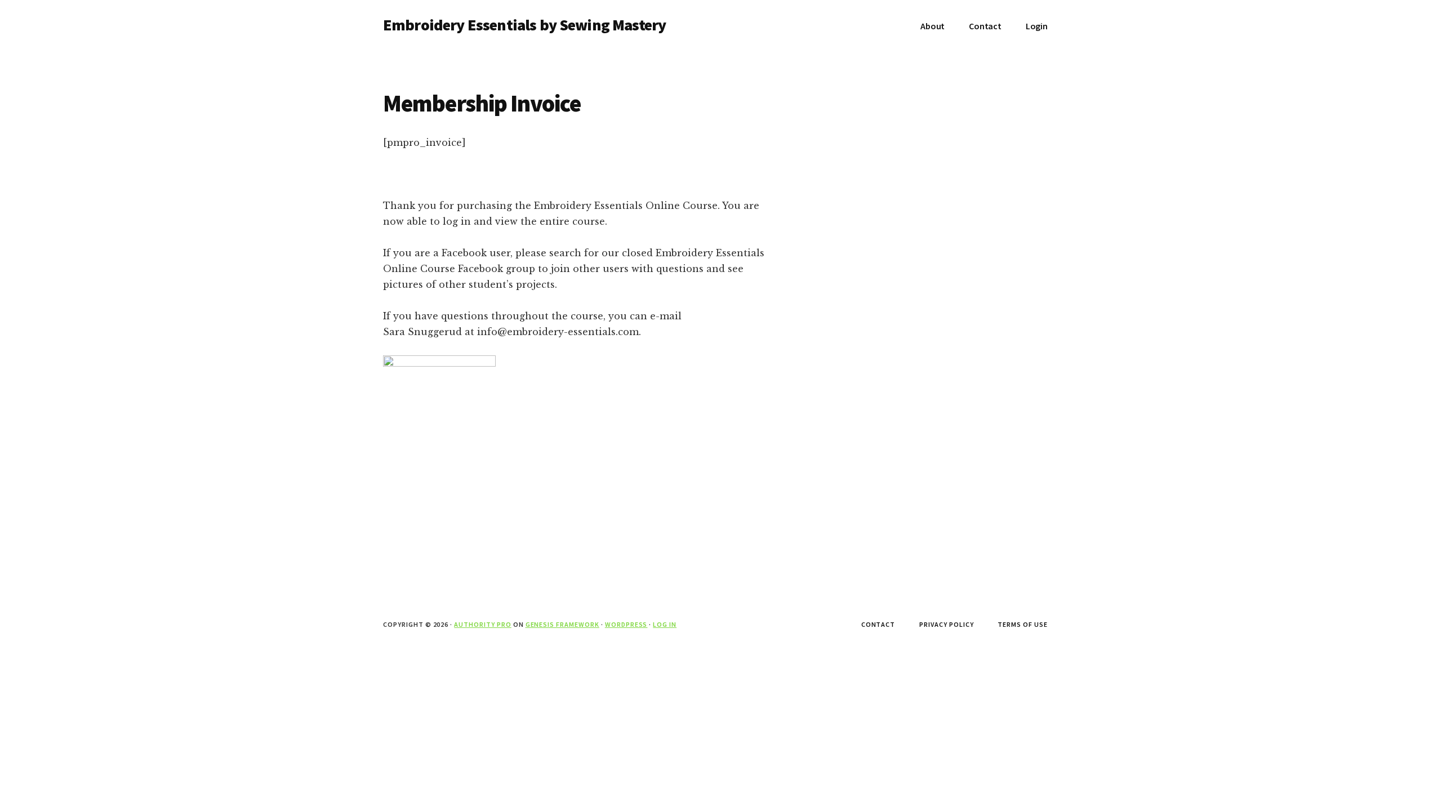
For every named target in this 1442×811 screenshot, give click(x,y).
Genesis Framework (562, 624)
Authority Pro (482, 624)
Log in (665, 624)
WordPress (626, 624)
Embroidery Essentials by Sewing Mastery (524, 25)
